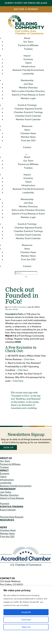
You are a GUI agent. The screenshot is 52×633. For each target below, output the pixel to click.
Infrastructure (28, 66)
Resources (27, 126)
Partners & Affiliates (28, 45)
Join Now (28, 84)
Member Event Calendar (28, 119)
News (27, 129)
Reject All (26, 627)
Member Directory (28, 87)
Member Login (28, 98)
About (27, 38)
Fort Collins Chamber (17, 307)
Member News (28, 136)
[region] (26, 609)
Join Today (5, 492)
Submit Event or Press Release (26, 3)
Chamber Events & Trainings (28, 112)
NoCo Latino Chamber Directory (28, 91)
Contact (27, 147)
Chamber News (28, 133)
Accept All (26, 612)
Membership (27, 80)
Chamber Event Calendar (28, 115)
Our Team (28, 41)
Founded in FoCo (14, 314)
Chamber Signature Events (28, 108)
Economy (28, 59)
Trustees (28, 48)
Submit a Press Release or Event (28, 94)
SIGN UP (8, 447)
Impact (27, 55)
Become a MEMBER (26, 9)
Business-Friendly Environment (28, 70)
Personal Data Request (11, 516)
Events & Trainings (27, 105)
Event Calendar (8, 509)
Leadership (28, 73)
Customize (26, 619)
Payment (4, 503)
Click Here (29, 359)
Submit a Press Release (12, 498)
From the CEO (28, 140)
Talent (28, 62)
